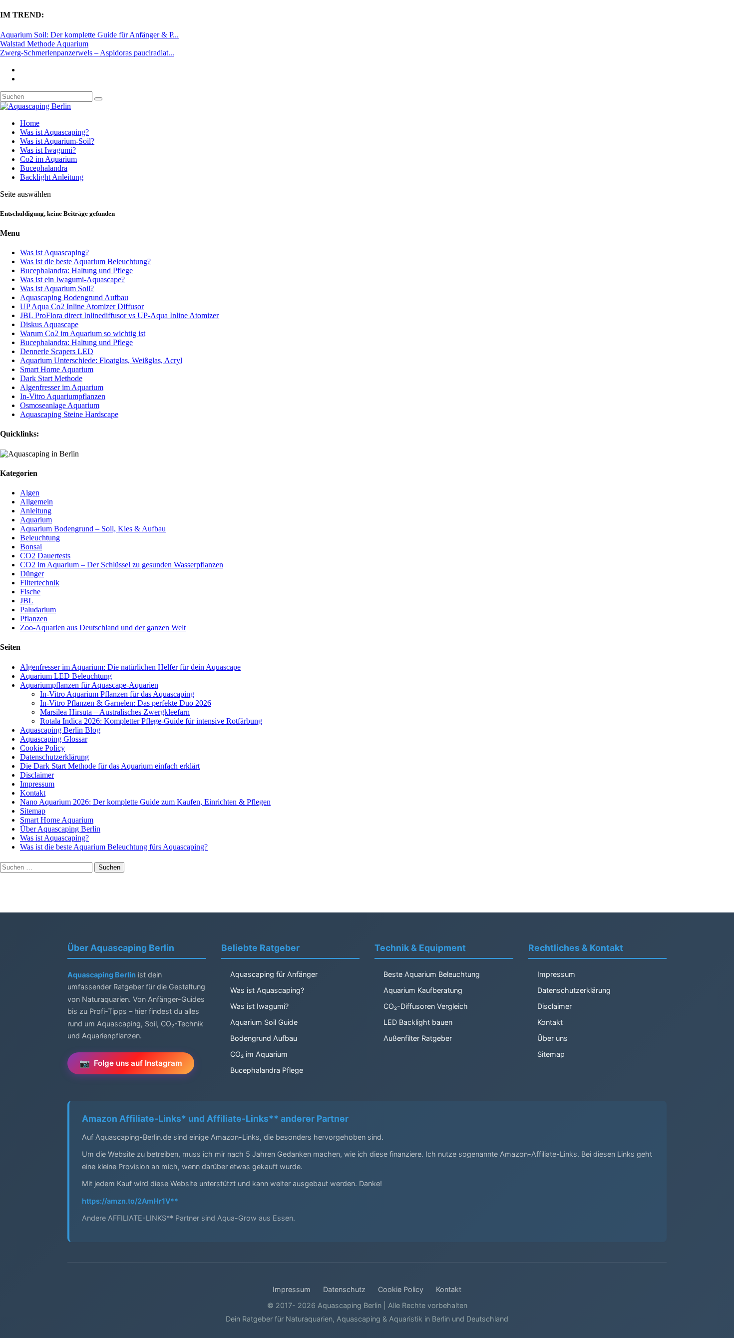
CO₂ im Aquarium (259, 1054)
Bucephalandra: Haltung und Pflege (76, 270)
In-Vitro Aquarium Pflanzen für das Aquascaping (117, 694)
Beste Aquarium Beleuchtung (431, 974)
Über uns (552, 1038)
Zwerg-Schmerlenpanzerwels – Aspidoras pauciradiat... (87, 52)
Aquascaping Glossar (53, 739)
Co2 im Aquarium (48, 159)
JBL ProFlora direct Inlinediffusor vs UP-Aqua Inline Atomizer (119, 315)
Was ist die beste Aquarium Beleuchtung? (85, 261)
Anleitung (35, 510)
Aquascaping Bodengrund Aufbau (74, 297)
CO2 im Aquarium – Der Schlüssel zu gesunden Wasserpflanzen (121, 564)
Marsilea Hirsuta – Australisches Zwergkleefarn (115, 712)
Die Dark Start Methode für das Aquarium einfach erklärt (110, 766)
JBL (26, 600)
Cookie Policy (42, 748)
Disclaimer (37, 775)
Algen (29, 492)
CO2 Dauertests (45, 555)
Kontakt (32, 793)
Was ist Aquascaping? (54, 132)
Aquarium (36, 519)
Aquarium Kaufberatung (422, 990)
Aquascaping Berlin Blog (60, 730)
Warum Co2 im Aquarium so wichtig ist (82, 333)
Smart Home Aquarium (56, 369)
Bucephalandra (43, 168)
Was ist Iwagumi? (48, 150)
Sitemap (32, 811)
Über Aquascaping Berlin (60, 829)
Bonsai (31, 546)
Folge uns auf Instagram (138, 1063)
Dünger (32, 573)
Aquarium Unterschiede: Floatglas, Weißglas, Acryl (101, 360)
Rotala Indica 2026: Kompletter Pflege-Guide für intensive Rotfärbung (151, 721)
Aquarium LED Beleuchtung (66, 676)
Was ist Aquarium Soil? (57, 288)
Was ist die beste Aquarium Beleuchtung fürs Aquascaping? (114, 847)
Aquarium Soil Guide (264, 1022)
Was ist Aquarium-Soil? (57, 141)
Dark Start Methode (51, 378)
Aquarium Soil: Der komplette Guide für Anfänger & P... (89, 34)
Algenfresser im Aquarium (61, 387)
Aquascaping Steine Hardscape (69, 414)
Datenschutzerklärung (54, 757)
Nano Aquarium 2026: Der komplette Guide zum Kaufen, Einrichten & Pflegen (145, 802)
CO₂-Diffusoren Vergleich (425, 1006)
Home (29, 123)
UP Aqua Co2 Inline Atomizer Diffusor (82, 306)
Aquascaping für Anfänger (274, 974)
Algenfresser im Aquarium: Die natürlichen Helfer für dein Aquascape (130, 667)
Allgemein (36, 501)
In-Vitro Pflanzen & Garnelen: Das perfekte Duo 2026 (125, 703)
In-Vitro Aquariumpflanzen (62, 396)
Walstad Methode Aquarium (44, 43)
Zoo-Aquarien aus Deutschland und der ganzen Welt (103, 627)
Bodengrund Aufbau (263, 1038)
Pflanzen (33, 618)
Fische (30, 591)
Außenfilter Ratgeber (417, 1038)
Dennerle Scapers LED (56, 351)
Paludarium (38, 609)
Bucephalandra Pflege (266, 1070)
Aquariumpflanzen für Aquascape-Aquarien (89, 685)
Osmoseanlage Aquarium (59, 405)
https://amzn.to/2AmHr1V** (130, 1201)
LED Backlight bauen (417, 1022)
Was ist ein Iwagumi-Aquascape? (72, 279)
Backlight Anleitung (51, 177)
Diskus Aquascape (49, 324)
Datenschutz (344, 1289)
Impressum (37, 784)
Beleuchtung (40, 537)
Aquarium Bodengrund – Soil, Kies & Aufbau (93, 528)
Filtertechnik (39, 582)
